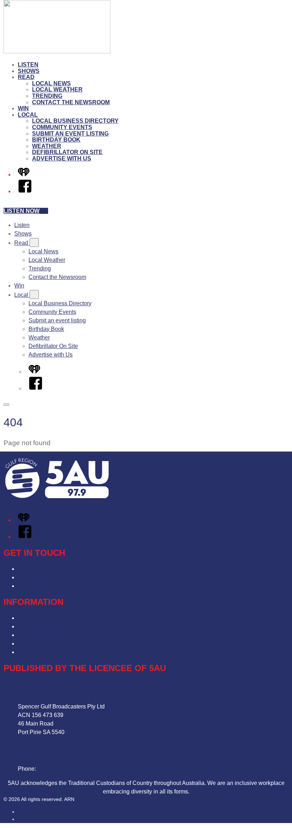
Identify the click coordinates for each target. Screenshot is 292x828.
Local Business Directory (75, 121)
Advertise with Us (61, 158)
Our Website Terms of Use (51, 643)
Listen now (22, 211)
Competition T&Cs (41, 626)
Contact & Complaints (45, 569)
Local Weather (57, 89)
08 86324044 (54, 769)
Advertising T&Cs (40, 635)
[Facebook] (25, 191)
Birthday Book (56, 140)
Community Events (62, 127)
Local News (51, 83)
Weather (46, 146)
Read (26, 77)
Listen (28, 65)
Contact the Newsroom (71, 102)
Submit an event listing (70, 134)
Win (23, 108)
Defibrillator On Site (67, 152)
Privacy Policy (36, 618)
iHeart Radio (32, 819)
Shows (29, 71)
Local (28, 115)
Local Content (35, 652)
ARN (23, 811)
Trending (47, 96)
